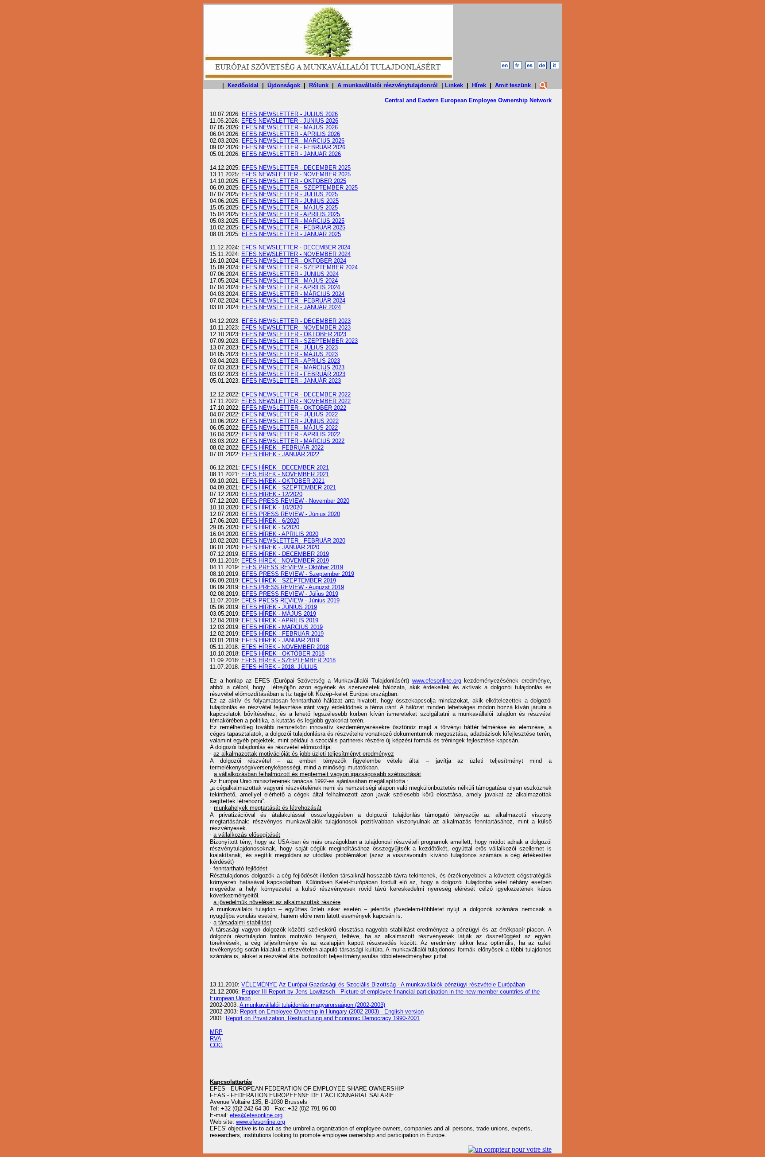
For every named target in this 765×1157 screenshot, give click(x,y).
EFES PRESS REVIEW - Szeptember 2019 (298, 574)
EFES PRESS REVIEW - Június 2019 (290, 600)
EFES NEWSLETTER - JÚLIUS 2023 (290, 347)
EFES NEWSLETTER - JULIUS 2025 (290, 194)
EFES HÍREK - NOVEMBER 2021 (285, 474)
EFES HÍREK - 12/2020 (272, 494)
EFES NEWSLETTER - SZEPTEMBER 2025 (300, 187)
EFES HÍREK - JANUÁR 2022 (280, 454)
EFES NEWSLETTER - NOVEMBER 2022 (296, 401)
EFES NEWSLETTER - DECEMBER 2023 (296, 321)
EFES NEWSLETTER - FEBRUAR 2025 (293, 227)
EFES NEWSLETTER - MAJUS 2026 (290, 127)
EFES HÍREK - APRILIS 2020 (280, 534)
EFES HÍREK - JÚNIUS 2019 (279, 607)
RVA (215, 1038)
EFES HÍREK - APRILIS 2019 (280, 620)
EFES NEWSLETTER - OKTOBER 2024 (294, 260)
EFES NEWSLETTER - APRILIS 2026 (291, 134)
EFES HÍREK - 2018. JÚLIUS (279, 667)
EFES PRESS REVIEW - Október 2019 (292, 567)
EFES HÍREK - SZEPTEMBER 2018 (288, 660)
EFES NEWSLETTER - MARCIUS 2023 (293, 367)
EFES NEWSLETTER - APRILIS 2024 (291, 287)
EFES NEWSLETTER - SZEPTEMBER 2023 (300, 341)
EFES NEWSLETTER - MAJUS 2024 (290, 280)
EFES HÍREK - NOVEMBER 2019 (285, 560)
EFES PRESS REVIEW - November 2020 (295, 500)
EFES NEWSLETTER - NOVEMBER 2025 (296, 174)
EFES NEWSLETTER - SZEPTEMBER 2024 (300, 267)
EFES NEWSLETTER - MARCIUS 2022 (293, 441)
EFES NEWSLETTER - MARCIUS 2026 (293, 140)
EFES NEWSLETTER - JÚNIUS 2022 (290, 421)
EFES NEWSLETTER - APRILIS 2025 (291, 214)
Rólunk (318, 85)
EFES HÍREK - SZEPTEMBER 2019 (289, 580)
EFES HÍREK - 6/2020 (270, 520)
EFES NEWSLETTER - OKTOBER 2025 (294, 181)
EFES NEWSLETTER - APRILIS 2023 (291, 360)
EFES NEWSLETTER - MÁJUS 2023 (290, 354)
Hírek (479, 85)
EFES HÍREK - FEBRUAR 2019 (283, 633)
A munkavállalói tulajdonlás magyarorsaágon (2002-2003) (312, 1005)
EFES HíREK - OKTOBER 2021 (283, 481)
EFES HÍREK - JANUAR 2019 (280, 640)
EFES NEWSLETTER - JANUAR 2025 (291, 234)
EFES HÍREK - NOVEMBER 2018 (285, 647)
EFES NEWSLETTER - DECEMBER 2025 (296, 167)
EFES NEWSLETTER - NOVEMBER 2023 (296, 327)
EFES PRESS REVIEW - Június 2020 (291, 514)
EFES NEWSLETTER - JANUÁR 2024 (291, 307)
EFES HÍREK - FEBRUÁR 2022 (283, 447)
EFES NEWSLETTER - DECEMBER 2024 (295, 247)
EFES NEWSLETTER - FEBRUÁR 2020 (293, 540)
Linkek (454, 85)
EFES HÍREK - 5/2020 (270, 527)
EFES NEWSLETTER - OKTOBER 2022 (294, 407)
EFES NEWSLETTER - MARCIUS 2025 (293, 220)
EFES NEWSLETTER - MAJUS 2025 (290, 207)
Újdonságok (283, 85)
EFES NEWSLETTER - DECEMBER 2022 (296, 394)
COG (216, 1045)
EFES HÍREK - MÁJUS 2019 (279, 613)
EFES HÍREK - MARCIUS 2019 (282, 627)
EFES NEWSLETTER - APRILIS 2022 (291, 434)
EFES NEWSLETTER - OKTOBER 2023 (294, 334)
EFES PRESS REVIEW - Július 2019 (290, 593)
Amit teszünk (513, 85)
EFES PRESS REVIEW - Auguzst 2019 (293, 587)
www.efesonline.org (436, 680)
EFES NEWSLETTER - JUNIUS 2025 (290, 201)
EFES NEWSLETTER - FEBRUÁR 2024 (293, 300)
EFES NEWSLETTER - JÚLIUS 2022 (290, 414)
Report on (332, 1011)
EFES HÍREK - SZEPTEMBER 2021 (289, 487)
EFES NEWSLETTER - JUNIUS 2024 (290, 274)
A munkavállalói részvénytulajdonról (387, 85)
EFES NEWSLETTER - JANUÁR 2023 (291, 380)
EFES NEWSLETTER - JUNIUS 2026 (289, 120)
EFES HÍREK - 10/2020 (272, 507)
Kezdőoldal (243, 85)
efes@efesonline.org (256, 1115)
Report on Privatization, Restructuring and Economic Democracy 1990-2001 (323, 1018)
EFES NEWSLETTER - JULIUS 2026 (290, 114)
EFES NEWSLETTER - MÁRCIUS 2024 (293, 294)
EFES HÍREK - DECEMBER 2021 (285, 467)
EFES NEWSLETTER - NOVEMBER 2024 (296, 254)
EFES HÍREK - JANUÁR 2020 (280, 547)
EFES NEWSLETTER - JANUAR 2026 (291, 154)
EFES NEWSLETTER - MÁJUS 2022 (290, 427)
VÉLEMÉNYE (259, 984)
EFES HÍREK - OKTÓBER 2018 (283, 653)
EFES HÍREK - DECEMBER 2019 (285, 554)
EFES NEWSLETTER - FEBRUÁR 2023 (293, 374)
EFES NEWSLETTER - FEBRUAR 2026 (293, 147)
